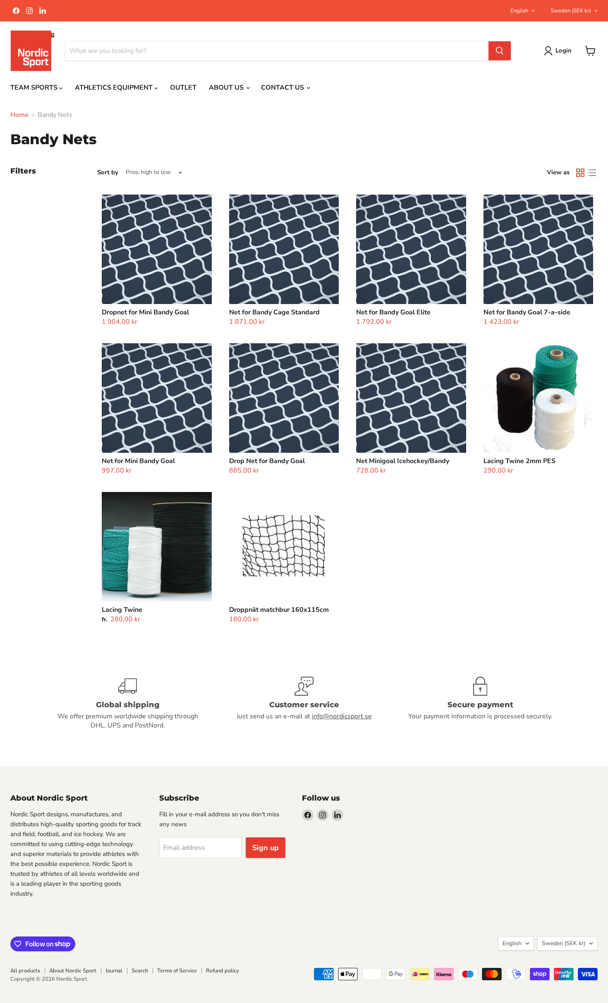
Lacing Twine (122, 609)
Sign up (265, 848)
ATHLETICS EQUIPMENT (114, 87)
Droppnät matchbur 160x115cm (279, 609)
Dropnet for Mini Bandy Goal (145, 312)
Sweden (571, 10)
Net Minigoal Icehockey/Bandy (402, 461)
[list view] (592, 172)
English (519, 10)
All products (25, 970)
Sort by (107, 172)
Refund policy (222, 970)
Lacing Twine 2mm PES (519, 461)
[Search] (499, 50)
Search (140, 970)
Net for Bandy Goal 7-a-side (527, 312)
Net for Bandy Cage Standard (274, 312)
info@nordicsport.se (342, 716)
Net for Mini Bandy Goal (138, 461)
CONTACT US (283, 87)
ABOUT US (227, 87)
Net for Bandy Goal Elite (393, 312)
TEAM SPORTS (34, 87)
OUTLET (183, 87)
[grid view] (580, 172)
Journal (113, 970)
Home (19, 115)
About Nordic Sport (72, 970)
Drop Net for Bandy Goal (267, 461)
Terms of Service (177, 970)
